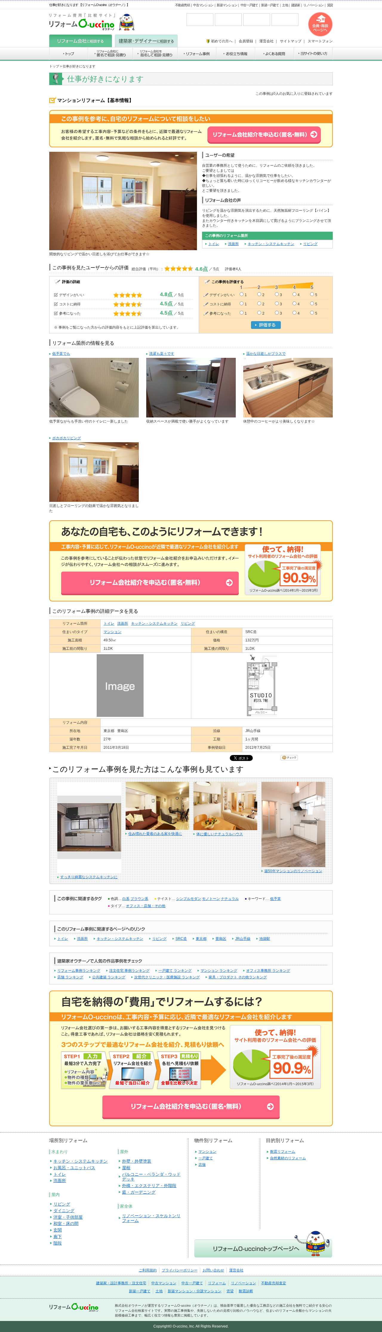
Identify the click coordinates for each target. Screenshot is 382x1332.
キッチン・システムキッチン (271, 244)
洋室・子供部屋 (68, 1217)
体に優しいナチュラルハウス (219, 834)
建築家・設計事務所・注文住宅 (121, 1283)
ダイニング (63, 1210)
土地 (285, 5)
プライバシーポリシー (180, 1270)
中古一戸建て (249, 5)
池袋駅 (264, 939)
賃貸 (330, 5)
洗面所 (233, 244)
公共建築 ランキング (108, 977)
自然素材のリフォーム (288, 1158)
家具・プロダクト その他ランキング (238, 977)
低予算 (275, 899)
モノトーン (211, 899)
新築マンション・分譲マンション (194, 1291)
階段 (57, 1243)
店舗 (202, 1165)
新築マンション (227, 5)
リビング (310, 244)
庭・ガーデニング (138, 1192)
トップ (54, 66)
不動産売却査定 (273, 1283)
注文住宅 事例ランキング (129, 971)
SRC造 (181, 939)
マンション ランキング (219, 971)
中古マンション (203, 5)
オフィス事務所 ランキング (268, 971)
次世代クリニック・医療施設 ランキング (167, 977)
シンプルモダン (188, 899)
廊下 (57, 1236)
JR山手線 (242, 939)
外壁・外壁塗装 (136, 1161)
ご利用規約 (148, 1270)
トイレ (213, 244)
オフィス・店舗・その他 (145, 906)
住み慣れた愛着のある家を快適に (155, 834)
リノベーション (313, 5)
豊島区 (220, 939)
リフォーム (217, 1283)
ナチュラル (230, 899)
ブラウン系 (139, 899)
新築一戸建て (269, 5)
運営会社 (236, 1270)
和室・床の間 (65, 1223)
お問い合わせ (213, 1270)
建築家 (295, 5)
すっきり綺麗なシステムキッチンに (89, 877)
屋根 (126, 1167)
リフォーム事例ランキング (78, 971)
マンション (112, 632)
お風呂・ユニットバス (74, 1167)
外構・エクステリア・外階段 (149, 1185)
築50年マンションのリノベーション (293, 871)
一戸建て (205, 1158)
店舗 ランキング (70, 977)
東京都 (201, 939)
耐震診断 (246, 1291)
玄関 (57, 1230)
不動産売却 (182, 5)
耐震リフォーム (282, 1152)
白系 (126, 899)
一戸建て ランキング (175, 971)
